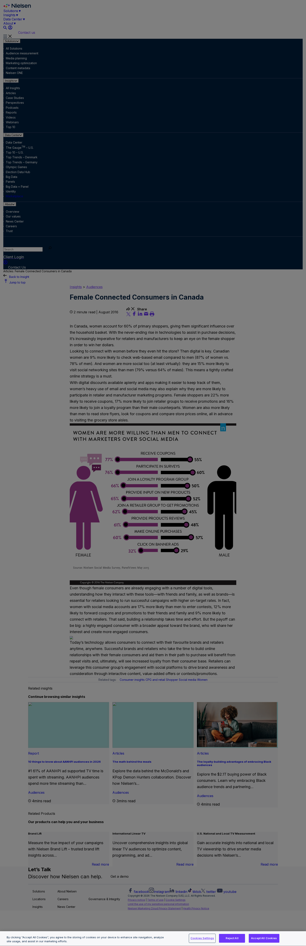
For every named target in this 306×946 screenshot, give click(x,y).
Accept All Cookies (264, 938)
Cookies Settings (202, 938)
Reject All (232, 938)
